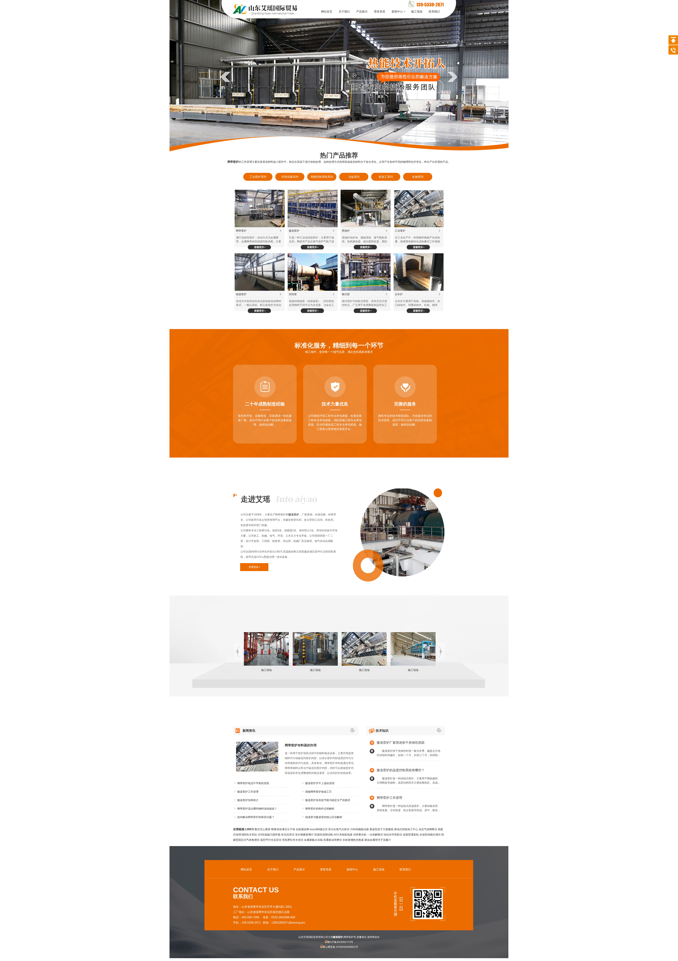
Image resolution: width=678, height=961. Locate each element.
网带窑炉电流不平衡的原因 (253, 783)
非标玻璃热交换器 (353, 839)
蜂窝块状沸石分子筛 (283, 829)
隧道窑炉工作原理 (247, 791)
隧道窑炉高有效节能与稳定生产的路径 (327, 800)
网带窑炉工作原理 (389, 797)
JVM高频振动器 (359, 829)
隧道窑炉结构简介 (247, 800)
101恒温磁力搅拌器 (269, 834)
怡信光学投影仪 (393, 834)
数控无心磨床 (262, 829)
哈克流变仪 (287, 834)
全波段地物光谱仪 (430, 834)
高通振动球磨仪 (332, 839)
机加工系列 (386, 176)
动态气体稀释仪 (428, 829)
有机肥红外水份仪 (292, 839)
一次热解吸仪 (375, 834)
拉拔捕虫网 (302, 829)
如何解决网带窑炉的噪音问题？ (255, 817)
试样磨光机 (359, 834)
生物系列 (417, 176)
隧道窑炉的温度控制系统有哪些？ (400, 770)
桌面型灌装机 (411, 834)
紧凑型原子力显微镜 (381, 829)
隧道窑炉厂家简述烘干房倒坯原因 (400, 742)
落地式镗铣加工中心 (406, 829)
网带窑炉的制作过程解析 (319, 808)
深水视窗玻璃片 (304, 834)
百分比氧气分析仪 (338, 829)
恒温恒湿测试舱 (323, 834)
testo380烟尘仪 (319, 829)
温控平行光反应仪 (270, 839)
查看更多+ (254, 567)
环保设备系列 (289, 176)
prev (225, 76)
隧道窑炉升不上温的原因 (319, 783)
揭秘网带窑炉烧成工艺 (318, 791)
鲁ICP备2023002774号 (340, 942)
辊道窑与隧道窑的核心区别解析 (323, 817)
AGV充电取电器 (343, 834)
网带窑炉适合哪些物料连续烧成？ (257, 808)
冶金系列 (353, 176)
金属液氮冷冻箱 (313, 839)
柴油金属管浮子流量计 (377, 839)
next (453, 76)
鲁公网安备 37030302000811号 (340, 946)
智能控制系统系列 (322, 176)
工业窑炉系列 (257, 176)
